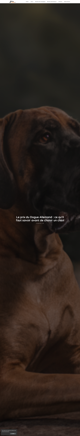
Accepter (13, 433)
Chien (43, 223)
